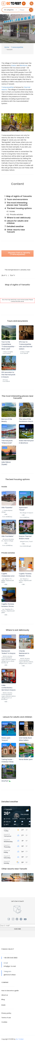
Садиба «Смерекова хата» (8, 575)
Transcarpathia (17, 47)
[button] (6, 821)
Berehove (23, 65)
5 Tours (24, 878)
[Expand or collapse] (31, 192)
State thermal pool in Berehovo (26, 441)
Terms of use (6, 1018)
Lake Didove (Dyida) (6, 463)
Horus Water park (26, 759)
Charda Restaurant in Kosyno (24, 653)
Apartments (23, 493)
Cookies (4, 1022)
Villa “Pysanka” (7, 507)
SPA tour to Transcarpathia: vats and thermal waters (25, 345)
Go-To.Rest (20, 1039)
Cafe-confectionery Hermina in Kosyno (8, 687)
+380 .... (6, 514)
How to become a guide (10, 991)
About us (4, 995)
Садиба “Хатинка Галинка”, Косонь (25, 575)
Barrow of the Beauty (6, 420)
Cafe (4, 637)
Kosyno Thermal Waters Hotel (25, 537)
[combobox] (10, 10)
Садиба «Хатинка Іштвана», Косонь (7, 605)
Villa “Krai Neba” (7, 536)
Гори (4, 405)
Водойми (5, 426)
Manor (4, 493)
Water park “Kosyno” (5, 739)
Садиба (22, 559)
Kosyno (17, 875)
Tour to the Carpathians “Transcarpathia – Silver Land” (8, 345)
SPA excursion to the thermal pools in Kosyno (8, 374)
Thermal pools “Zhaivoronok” (7, 441)
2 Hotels (8, 878)
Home (6, 47)
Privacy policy (6, 1013)
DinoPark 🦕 (6, 781)
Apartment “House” (23, 508)
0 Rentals (16, 878)
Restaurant (8, 637)
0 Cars (22, 880)
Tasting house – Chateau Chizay (7, 760)
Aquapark (5, 723)
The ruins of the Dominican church (26, 420)
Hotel (4, 522)
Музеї (21, 405)
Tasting (22, 723)
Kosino (13, 65)
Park (4, 766)
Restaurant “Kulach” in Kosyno (8, 652)
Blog (3, 999)
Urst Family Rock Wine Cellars (25, 739)
